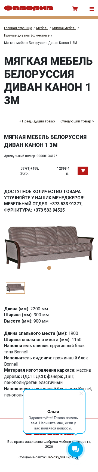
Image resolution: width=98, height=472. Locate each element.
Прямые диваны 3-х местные (27, 35)
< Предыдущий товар (37, 121)
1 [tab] (49, 268)
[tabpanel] (49, 247)
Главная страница (18, 28)
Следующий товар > (77, 121)
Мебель (42, 28)
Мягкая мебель (64, 28)
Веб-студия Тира (60, 457)
